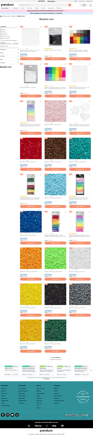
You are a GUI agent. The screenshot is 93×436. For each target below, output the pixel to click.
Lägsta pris (4, 33)
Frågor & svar (89, 1)
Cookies (3, 403)
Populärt (4, 31)
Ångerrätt (56, 393)
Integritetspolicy (4, 400)
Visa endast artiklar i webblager (10, 40)
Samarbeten (39, 400)
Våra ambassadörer (40, 393)
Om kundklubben (22, 388)
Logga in (84, 4)
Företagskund (4, 398)
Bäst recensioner (6, 36)
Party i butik (39, 403)
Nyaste (3, 29)
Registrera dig (22, 393)
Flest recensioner (6, 38)
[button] (5, 8)
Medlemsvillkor (22, 398)
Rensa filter (16, 43)
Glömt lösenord (22, 395)
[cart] (90, 5)
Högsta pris (4, 34)
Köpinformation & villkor (59, 400)
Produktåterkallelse (5, 405)
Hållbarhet (38, 390)
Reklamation (57, 398)
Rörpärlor (13, 16)
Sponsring (38, 407)
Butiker (75, 1)
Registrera (84, 5)
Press (37, 405)
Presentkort (56, 403)
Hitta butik (3, 390)
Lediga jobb (39, 398)
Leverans (56, 390)
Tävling (38, 395)
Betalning (56, 388)
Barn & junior (6, 16)
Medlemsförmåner (22, 400)
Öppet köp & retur (58, 395)
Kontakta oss (81, 1)
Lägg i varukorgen (31, 58)
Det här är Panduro (40, 388)
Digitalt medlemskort (23, 390)
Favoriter (3, 395)
